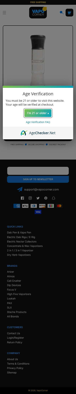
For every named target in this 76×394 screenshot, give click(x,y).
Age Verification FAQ (38, 122)
